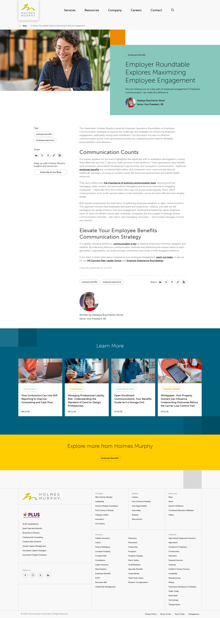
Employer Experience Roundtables (145, 260)
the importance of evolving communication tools (130, 183)
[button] (136, 55)
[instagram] (33, 575)
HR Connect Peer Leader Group (104, 260)
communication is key (124, 243)
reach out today (164, 257)
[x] (40, 575)
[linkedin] (48, 575)
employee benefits (89, 169)
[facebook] (25, 575)
